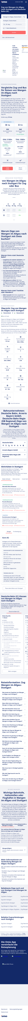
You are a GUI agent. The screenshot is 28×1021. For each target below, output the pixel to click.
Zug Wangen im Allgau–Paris (9, 906)
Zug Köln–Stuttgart (6, 899)
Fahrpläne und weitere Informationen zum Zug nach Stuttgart (13, 880)
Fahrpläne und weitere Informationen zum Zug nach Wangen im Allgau (13, 876)
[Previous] (4, 205)
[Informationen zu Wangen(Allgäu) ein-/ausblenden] (25, 850)
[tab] (6, 479)
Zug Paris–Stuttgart (6, 923)
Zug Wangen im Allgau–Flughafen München (13, 909)
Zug (7, 933)
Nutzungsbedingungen (16, 1009)
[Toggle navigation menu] (26, 2)
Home (2, 933)
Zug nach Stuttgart (15, 933)
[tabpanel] (14, 645)
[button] (8, 24)
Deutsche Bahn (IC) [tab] (14, 611)
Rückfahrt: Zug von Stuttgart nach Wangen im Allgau (13, 872)
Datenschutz (4, 1012)
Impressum (4, 1009)
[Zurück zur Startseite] (4, 2)
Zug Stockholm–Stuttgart (8, 903)
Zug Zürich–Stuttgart (6, 927)
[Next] (24, 205)
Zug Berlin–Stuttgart (6, 896)
